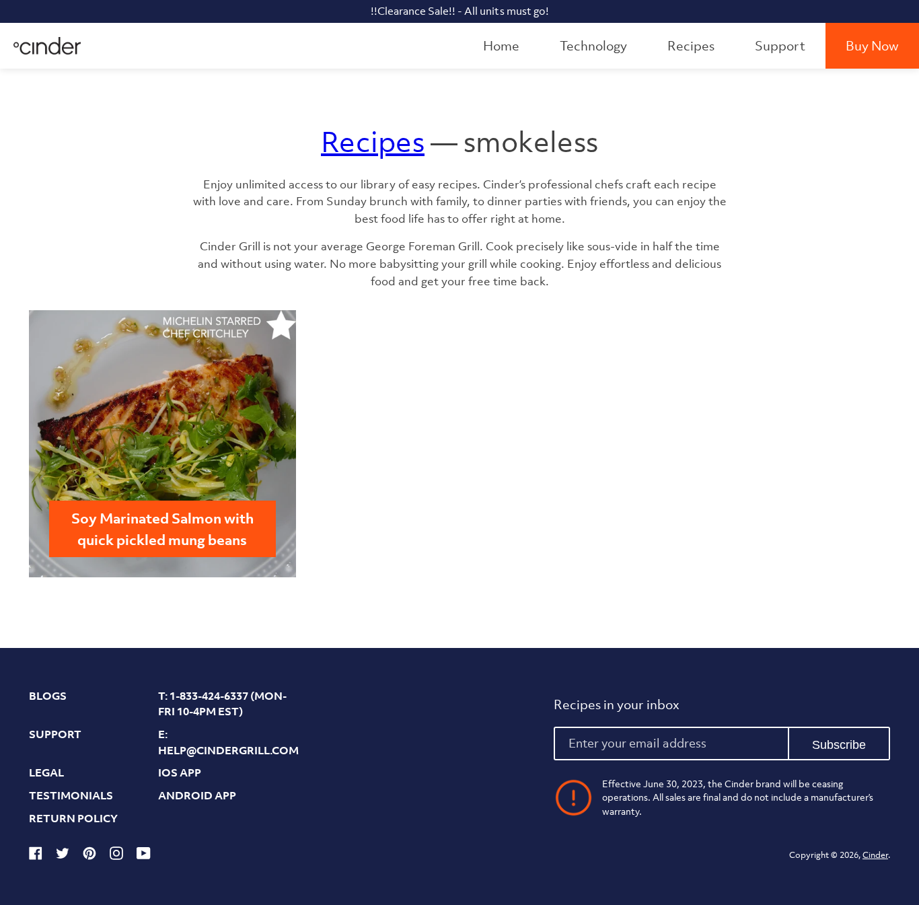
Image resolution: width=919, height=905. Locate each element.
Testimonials (71, 795)
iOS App (179, 772)
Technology (593, 46)
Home (501, 46)
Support (780, 46)
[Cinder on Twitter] (62, 856)
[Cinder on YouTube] (144, 856)
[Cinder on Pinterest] (89, 856)
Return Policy (73, 818)
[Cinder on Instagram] (116, 856)
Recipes (690, 46)
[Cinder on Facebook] (35, 856)
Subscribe (839, 745)
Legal (46, 772)
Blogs (48, 695)
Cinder (875, 855)
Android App (197, 795)
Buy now (872, 46)
